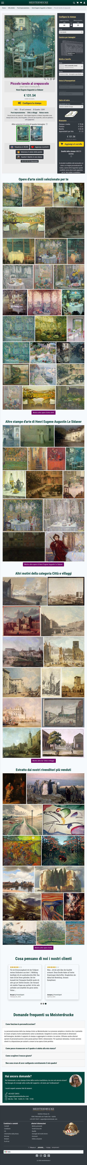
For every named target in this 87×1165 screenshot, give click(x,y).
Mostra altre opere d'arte (43, 948)
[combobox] (71, 32)
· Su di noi (6, 1141)
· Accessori (34, 1136)
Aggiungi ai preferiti (41, 147)
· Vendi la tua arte (36, 1129)
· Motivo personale (36, 1126)
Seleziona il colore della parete (31, 152)
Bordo (60, 29)
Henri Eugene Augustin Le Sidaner (42, 8)
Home (4, 8)
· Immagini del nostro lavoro (39, 1134)
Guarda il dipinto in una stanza (31, 157)
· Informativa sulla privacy (11, 1134)
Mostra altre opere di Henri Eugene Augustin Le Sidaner (43, 564)
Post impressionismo (23, 8)
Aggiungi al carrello (72, 144)
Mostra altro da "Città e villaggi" (43, 761)
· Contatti (6, 1126)
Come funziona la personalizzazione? (20, 1024)
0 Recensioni (34, 161)
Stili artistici (11, 8)
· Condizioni (7, 1129)
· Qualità (33, 1131)
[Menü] (2, 3)
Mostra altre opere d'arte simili (43, 413)
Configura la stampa (31, 103)
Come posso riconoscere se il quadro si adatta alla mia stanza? (31, 1048)
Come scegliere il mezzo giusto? (19, 1056)
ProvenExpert (37, 995)
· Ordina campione (36, 1139)
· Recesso (6, 1136)
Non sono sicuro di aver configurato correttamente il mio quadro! (31, 1063)
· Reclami (6, 1139)
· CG (5, 1131)
